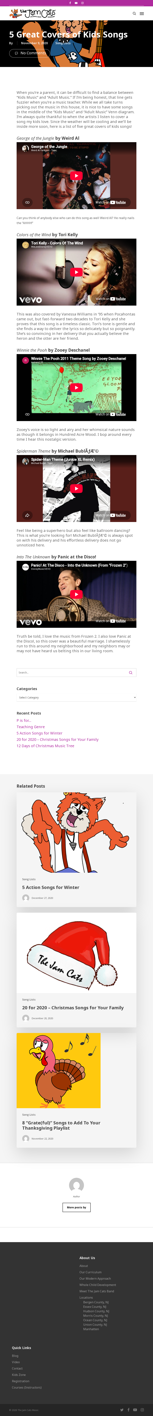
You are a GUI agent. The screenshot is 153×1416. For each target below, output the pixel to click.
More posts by (76, 1207)
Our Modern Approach (95, 1278)
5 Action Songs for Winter (40, 733)
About (83, 1266)
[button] (142, 13)
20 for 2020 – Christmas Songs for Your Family (58, 739)
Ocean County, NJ (95, 1320)
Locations (86, 1297)
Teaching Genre (31, 726)
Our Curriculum (90, 1272)
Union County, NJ (95, 1324)
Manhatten (91, 1329)
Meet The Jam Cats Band (96, 1291)
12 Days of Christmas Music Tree (45, 745)
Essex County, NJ (94, 1306)
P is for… (24, 720)
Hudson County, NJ (96, 1311)
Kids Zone (19, 1375)
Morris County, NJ (95, 1315)
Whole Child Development (97, 1285)
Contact (17, 1368)
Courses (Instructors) (27, 1387)
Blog (15, 1356)
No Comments (33, 53)
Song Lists (63, 43)
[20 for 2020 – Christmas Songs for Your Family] (76, 970)
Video (16, 1362)
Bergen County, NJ (96, 1302)
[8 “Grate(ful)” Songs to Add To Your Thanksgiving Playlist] (76, 1090)
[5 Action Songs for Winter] (76, 849)
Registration (20, 1381)
